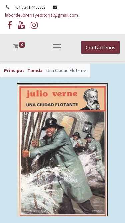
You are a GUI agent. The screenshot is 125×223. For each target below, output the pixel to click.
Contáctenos (100, 47)
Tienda (35, 70)
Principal (14, 70)
